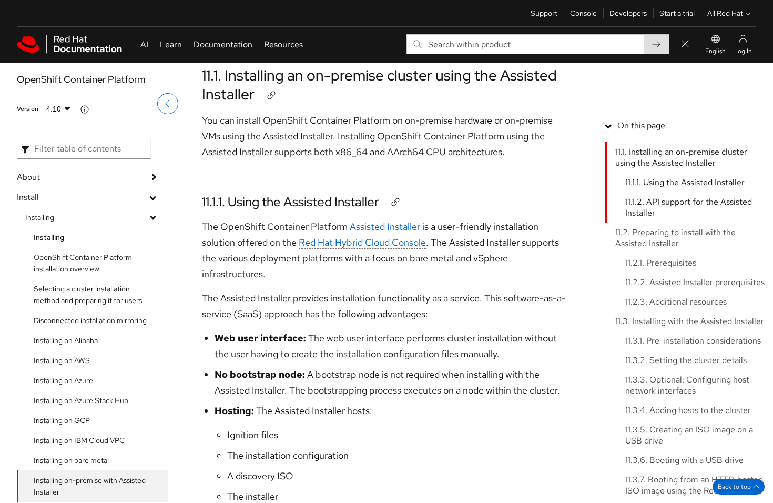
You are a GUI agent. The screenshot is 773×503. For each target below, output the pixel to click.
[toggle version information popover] (84, 109)
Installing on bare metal (71, 460)
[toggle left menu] (167, 103)
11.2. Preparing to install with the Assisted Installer (675, 238)
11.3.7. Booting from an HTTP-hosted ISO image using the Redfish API (694, 485)
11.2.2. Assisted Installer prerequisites (695, 282)
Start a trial (677, 13)
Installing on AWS (62, 360)
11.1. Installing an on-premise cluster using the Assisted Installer (379, 84)
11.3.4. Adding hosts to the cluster (688, 410)
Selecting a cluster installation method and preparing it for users (88, 294)
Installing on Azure (63, 380)
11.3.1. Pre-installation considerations (693, 340)
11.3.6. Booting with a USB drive (684, 460)
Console (583, 13)
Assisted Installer (385, 226)
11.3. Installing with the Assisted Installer (689, 321)
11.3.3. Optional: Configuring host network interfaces (687, 385)
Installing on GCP (62, 420)
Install (28, 197)
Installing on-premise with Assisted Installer (90, 486)
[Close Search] (685, 44)
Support (544, 13)
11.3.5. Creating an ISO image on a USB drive (689, 435)
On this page (641, 125)
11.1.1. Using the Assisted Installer (290, 202)
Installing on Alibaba (66, 340)
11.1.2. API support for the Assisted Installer (688, 207)
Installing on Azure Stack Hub (81, 400)
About (28, 177)
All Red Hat (725, 13)
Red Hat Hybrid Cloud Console (362, 242)
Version (27, 109)
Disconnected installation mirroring (90, 320)
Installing (39, 217)
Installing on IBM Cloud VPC (79, 440)
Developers (628, 13)
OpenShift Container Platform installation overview (83, 263)
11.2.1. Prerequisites (660, 262)
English (715, 51)
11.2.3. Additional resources (676, 301)
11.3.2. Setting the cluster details (686, 360)
